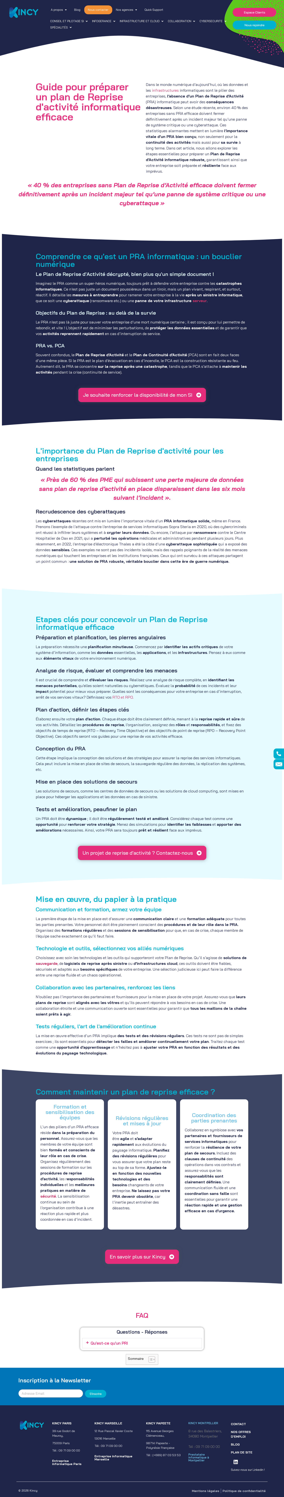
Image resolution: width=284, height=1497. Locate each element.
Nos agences (124, 10)
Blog (77, 10)
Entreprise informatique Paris (67, 1462)
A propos (57, 10)
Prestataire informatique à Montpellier (198, 1457)
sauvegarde (47, 963)
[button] (69, 21)
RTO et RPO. (122, 697)
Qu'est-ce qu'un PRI (109, 1343)
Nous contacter (98, 10)
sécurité (48, 1196)
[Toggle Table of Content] (149, 1359)
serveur (200, 300)
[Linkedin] (236, 1462)
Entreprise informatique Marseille (113, 1457)
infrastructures (165, 90)
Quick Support (154, 10)
